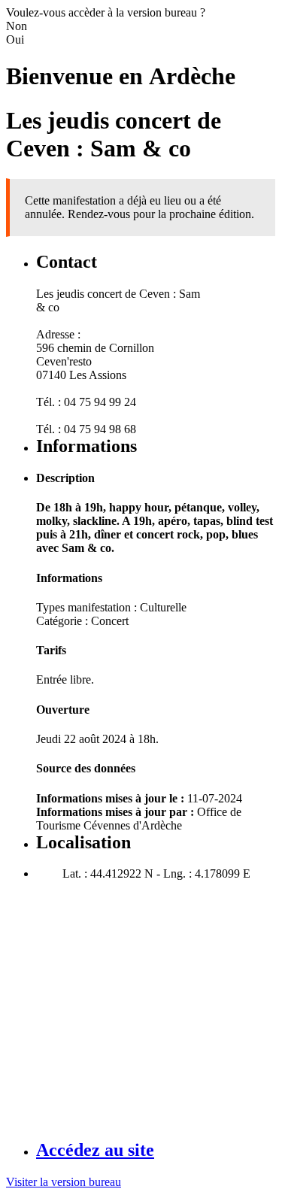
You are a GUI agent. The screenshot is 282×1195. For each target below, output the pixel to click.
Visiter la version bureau (63, 1181)
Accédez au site (95, 1150)
